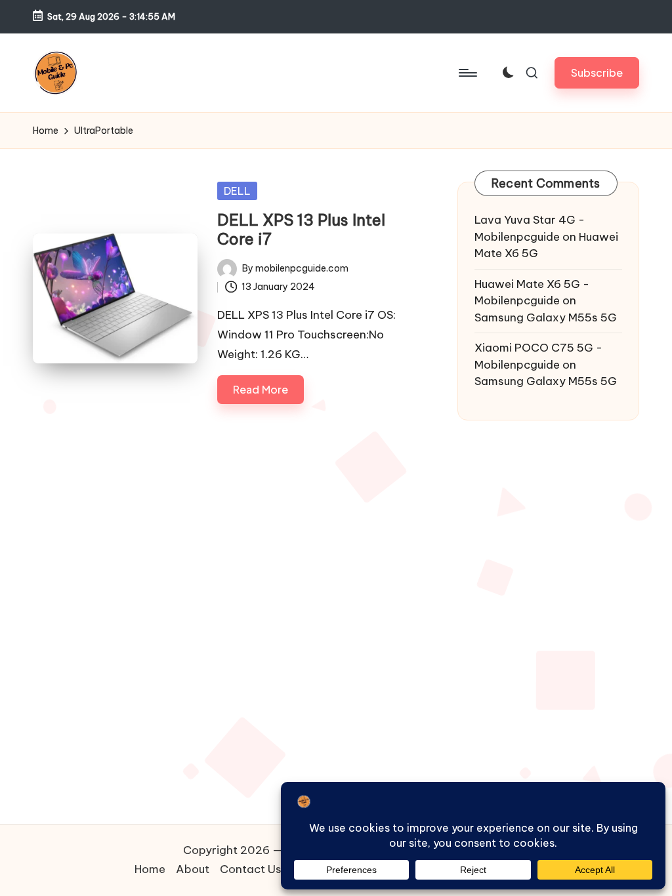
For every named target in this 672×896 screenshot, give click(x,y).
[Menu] (467, 72)
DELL (237, 190)
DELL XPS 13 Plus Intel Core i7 (301, 229)
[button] (597, 72)
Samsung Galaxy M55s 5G (545, 317)
